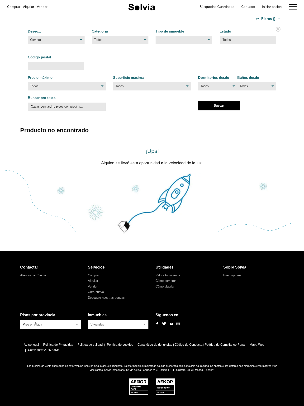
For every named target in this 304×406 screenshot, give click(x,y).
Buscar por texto (42, 98)
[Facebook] (157, 324)
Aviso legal (31, 344)
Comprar (13, 7)
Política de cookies (120, 344)
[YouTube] (171, 324)
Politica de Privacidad (58, 344)
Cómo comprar (166, 281)
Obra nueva (96, 292)
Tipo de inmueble (170, 31)
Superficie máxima (128, 78)
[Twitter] (164, 324)
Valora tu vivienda (168, 275)
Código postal (39, 57)
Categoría (100, 31)
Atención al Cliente (33, 275)
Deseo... (34, 31)
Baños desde (248, 78)
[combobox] (56, 41)
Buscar (219, 105)
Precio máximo (40, 78)
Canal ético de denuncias (155, 344)
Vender (42, 7)
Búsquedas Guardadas (217, 7)
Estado (225, 31)
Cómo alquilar (165, 286)
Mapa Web (257, 344)
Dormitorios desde (213, 78)
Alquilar (28, 7)
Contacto (248, 7)
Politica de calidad (90, 344)
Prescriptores (232, 275)
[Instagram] (178, 324)
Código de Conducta (189, 344)
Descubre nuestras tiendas (106, 297)
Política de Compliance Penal (225, 344)
